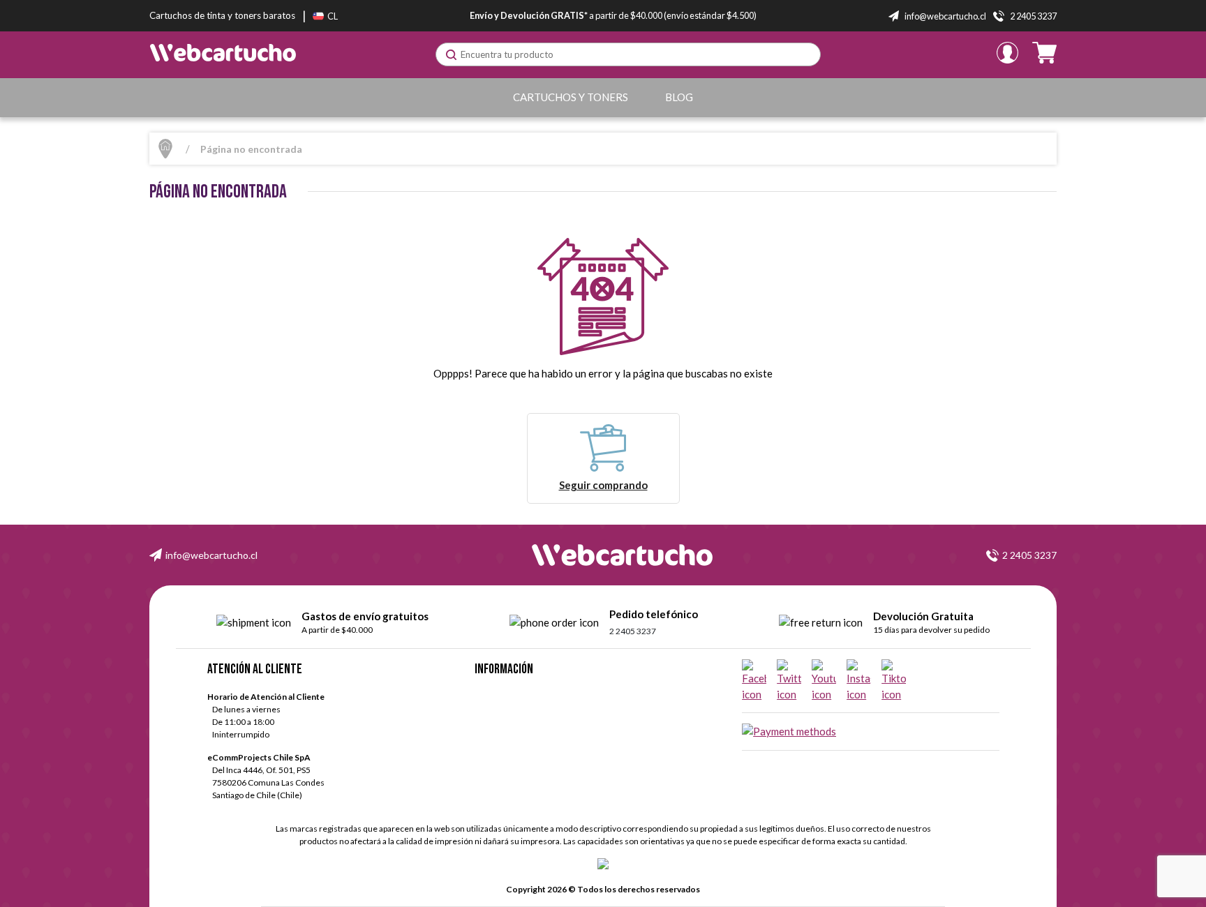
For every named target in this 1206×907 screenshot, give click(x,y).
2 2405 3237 (1029, 555)
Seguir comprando (603, 485)
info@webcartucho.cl (211, 555)
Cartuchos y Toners (570, 97)
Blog (679, 97)
